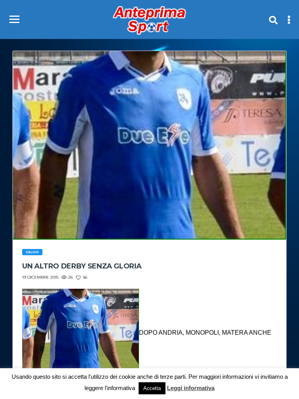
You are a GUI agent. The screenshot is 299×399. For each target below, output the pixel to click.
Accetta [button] (152, 388)
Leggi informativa (191, 388)
